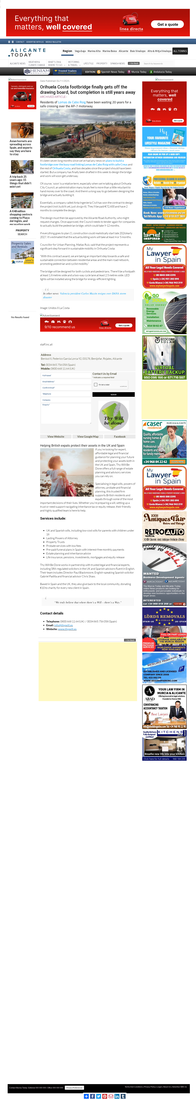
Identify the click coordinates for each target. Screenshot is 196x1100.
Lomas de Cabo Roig (72, 102)
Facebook (120, 436)
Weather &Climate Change (36, 63)
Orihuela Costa (61, 168)
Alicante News (18, 63)
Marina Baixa (110, 51)
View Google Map (87, 436)
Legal (159, 1087)
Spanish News (117, 63)
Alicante (123, 51)
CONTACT (20, 42)
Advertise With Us (179, 1087)
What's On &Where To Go (55, 63)
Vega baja (80, 51)
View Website (55, 436)
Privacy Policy (150, 1087)
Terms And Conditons (134, 1087)
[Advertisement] (88, 671)
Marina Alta (94, 51)
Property (101, 63)
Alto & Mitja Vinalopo (160, 51)
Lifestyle (89, 63)
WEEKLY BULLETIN (53, 42)
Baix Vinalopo (137, 51)
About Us (167, 1087)
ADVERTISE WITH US (34, 42)
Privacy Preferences (74, 1088)
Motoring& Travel (73, 63)
